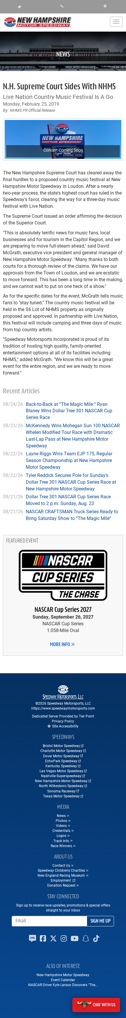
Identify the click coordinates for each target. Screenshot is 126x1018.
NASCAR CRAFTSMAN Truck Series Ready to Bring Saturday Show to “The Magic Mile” (72, 514)
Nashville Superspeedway (61, 775)
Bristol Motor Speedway (61, 745)
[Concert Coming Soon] (63, 139)
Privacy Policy (63, 721)
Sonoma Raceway (61, 791)
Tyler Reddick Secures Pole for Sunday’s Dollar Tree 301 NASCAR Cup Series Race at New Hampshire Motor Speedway (71, 482)
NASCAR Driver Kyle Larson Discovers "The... (63, 984)
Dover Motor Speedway (61, 755)
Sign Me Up (100, 921)
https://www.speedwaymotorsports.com (63, 708)
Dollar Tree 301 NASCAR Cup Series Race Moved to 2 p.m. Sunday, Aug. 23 (68, 499)
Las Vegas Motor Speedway (61, 770)
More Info (60, 645)
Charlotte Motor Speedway (61, 750)
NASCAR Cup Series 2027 (63, 610)
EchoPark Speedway (61, 760)
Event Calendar (63, 979)
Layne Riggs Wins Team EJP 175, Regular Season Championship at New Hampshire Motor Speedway (69, 460)
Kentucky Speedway (61, 765)
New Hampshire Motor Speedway (61, 780)
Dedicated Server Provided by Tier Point (63, 716)
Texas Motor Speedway (61, 796)
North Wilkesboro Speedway (61, 785)
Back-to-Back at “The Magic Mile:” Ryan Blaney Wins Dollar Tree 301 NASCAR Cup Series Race (69, 410)
